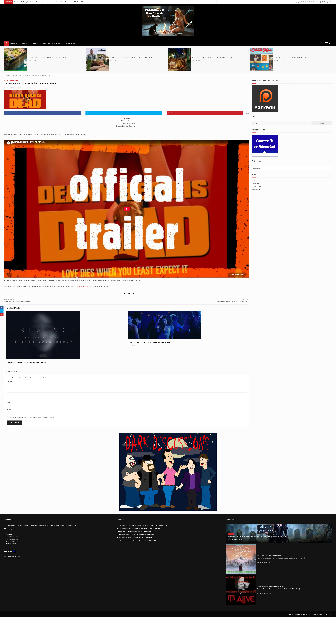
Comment (10, 381)
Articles (6, 80)
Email (9, 402)
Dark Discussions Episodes (52, 43)
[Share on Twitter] (2, 311)
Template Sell (41, 614)
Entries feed (255, 183)
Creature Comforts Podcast (263, 586)
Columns (24, 43)
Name (9, 395)
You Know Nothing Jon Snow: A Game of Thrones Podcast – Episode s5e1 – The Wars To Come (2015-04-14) (50, 2)
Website (9, 409)
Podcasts (13, 43)
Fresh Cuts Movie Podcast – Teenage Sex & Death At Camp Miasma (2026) (138, 528)
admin (7, 87)
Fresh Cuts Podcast (266, 555)
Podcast (274, 555)
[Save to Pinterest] (2, 314)
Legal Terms (70, 43)
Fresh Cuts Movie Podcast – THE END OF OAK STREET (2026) (135, 537)
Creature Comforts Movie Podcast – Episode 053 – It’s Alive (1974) (136, 531)
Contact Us (35, 43)
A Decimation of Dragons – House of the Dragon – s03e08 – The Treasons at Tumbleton (302, 58)
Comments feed (256, 186)
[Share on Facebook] (2, 307)
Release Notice (14, 80)
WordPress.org (256, 189)
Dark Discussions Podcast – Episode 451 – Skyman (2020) (232, 301)
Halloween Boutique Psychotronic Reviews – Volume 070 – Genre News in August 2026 (142, 525)
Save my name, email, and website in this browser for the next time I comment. (31, 417)
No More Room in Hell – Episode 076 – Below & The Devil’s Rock (135, 534)
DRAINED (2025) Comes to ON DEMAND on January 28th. (149, 342)
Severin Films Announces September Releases (17, 301)
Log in (253, 180)
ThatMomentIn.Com (82, 286)
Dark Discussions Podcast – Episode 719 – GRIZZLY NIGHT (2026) (131, 58)
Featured (231, 533)
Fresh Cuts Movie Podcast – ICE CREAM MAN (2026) (208, 58)
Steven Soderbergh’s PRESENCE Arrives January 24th (26, 362)
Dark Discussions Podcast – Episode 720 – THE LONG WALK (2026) (49, 58)
